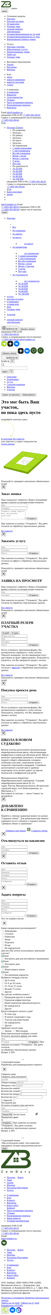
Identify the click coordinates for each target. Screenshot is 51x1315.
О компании (13, 92)
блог (9, 307)
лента (9, 77)
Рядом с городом (20, 158)
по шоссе (17, 237)
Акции (10, 64)
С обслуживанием (21, 151)
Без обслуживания (21, 153)
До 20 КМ (17, 168)
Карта (20, 1177)
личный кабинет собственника (15, 30)
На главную (18, 439)
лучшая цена (13, 304)
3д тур (10, 382)
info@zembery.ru (15, 112)
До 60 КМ (17, 174)
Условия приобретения (18, 1221)
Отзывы (11, 100)
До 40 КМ (17, 171)
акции (10, 194)
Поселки (11, 19)
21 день (15, 633)
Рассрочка (12, 67)
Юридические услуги (17, 49)
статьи (10, 85)
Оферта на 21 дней (30, 1303)
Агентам (11, 314)
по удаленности (20, 275)
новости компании (16, 79)
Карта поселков (14, 192)
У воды (16, 161)
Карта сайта (12, 1205)
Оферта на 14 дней (10, 1303)
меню (4, 11)
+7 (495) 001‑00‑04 (10, 209)
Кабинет (11, 1208)
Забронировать (28, 395)
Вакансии (11, 95)
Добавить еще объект (15, 830)
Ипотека (11, 69)
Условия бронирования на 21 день (23, 37)
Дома (9, 1180)
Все (14, 227)
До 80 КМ (17, 176)
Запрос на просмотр (11, 395)
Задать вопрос (8, 444)
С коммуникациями (22, 148)
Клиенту (11, 1200)
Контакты (11, 107)
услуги (10, 296)
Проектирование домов (18, 52)
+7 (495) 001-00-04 (10, 120)
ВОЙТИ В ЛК (12, 329)
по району (17, 234)
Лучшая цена (13, 24)
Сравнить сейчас (39, 830)
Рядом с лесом (19, 156)
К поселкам (6, 439)
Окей (4, 1148)
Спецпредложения (16, 384)
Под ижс (16, 163)
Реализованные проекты (18, 105)
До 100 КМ (17, 179)
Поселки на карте (15, 21)
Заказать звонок (27, 329)
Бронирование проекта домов (21, 39)
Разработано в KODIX (12, 1305)
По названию (19, 230)
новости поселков (15, 82)
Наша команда (14, 1218)
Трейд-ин (11, 54)
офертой (16, 667)
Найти (4, 372)
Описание (12, 377)
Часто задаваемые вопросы (20, 102)
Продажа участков (16, 47)
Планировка (13, 379)
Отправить (31, 518)
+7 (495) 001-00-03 (31, 115)
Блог (9, 1197)
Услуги (10, 1190)
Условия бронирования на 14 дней (23, 34)
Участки (11, 389)
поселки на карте (15, 299)
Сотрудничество (15, 97)
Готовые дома (13, 26)
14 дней (5, 633)
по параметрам (19, 247)
